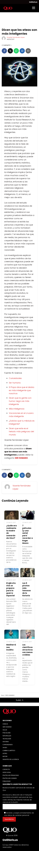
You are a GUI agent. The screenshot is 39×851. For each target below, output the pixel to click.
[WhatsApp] (16, 50)
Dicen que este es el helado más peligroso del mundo (21, 431)
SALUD (5, 730)
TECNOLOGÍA (7, 739)
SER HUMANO (7, 727)
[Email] (28, 50)
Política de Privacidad (11, 775)
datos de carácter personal (18, 815)
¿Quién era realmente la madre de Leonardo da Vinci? (11, 531)
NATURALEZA (7, 736)
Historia (6, 741)
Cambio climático (9, 750)
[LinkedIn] (22, 50)
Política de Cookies (10, 778)
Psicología (7, 733)
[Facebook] (4, 50)
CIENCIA (5, 724)
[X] (10, 50)
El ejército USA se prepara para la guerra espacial (11, 589)
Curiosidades (15, 378)
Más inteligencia (16, 408)
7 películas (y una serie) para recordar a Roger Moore (27, 534)
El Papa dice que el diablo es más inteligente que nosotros (21, 390)
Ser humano (15, 382)
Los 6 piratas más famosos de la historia (26, 589)
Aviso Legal (7, 772)
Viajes (5, 747)
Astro (5, 753)
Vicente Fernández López (16, 37)
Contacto (6, 769)
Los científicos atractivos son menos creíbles (27, 649)
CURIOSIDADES (8, 744)
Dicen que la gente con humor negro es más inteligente (20, 401)
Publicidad (7, 781)
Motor (5, 756)
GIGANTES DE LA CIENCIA (11, 759)
